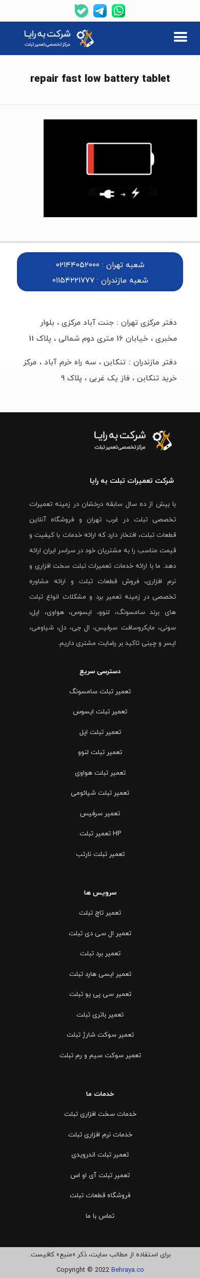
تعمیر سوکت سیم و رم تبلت (100, 1055)
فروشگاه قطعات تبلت (100, 1195)
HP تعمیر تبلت (100, 833)
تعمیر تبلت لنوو (100, 752)
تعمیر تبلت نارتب (100, 854)
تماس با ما (100, 1216)
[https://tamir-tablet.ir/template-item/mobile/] (180, 38)
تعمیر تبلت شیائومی (100, 793)
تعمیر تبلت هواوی (100, 773)
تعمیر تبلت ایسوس (100, 711)
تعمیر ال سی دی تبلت (100, 933)
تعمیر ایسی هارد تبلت (100, 974)
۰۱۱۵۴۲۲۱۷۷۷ (73, 280)
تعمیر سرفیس (100, 813)
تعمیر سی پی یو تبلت (100, 994)
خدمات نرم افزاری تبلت (100, 1135)
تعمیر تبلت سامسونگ (100, 691)
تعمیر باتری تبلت (100, 1015)
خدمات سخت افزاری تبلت (100, 1114)
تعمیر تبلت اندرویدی (100, 1155)
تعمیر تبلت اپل (100, 732)
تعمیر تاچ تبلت (100, 913)
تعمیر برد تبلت (100, 953)
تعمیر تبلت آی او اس (100, 1175)
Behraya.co (127, 1270)
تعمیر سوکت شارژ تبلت (100, 1035)
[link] (60, 38)
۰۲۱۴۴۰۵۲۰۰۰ (77, 265)
